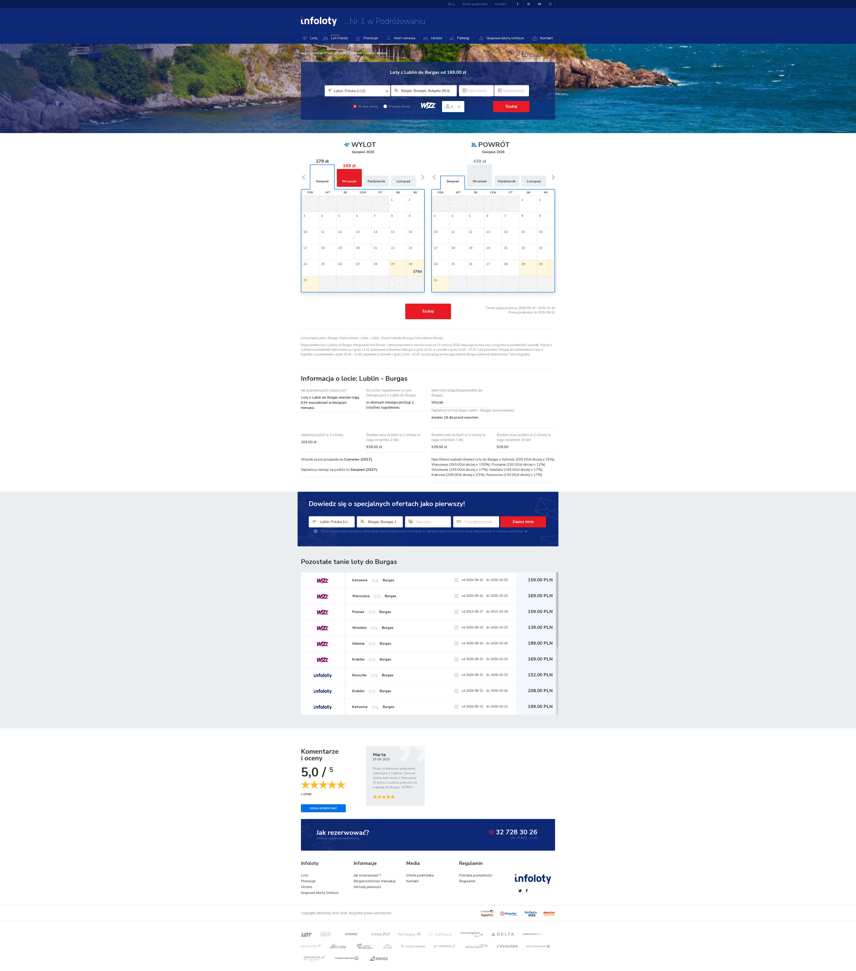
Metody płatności (367, 887)
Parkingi (462, 38)
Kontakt (546, 38)
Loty (313, 38)
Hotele (436, 38)
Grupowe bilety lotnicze (505, 38)
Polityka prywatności (475, 875)
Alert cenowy (404, 38)
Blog (451, 4)
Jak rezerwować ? (367, 875)
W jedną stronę (399, 106)
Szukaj (428, 311)
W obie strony (368, 106)
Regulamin (467, 881)
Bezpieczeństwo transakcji (374, 881)
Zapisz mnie (523, 521)
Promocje (370, 38)
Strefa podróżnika (475, 4)
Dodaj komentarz (323, 808)
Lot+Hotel (339, 37)
